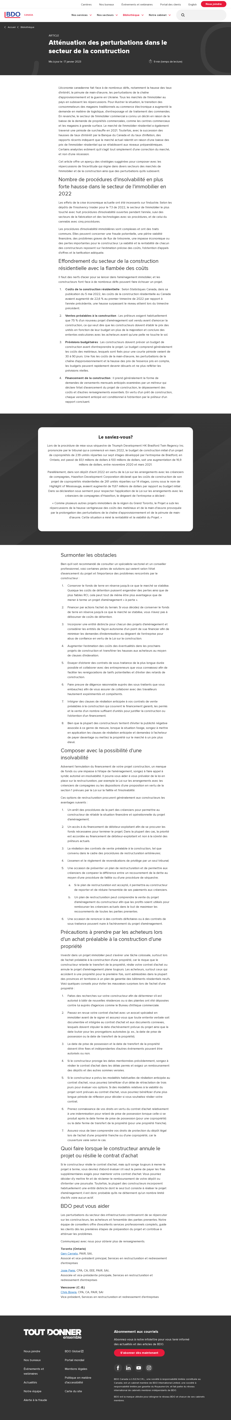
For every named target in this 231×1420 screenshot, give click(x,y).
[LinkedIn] (128, 1368)
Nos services (80, 15)
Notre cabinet (158, 15)
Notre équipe (32, 1391)
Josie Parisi (68, 1270)
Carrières (86, 4)
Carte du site (73, 1391)
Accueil (12, 27)
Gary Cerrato (69, 1253)
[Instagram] (149, 1368)
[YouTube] (139, 1368)
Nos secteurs (105, 15)
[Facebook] (118, 1368)
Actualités (30, 1382)
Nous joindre (32, 1351)
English (193, 4)
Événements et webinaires (137, 4)
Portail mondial (74, 1360)
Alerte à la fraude (35, 1400)
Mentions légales (76, 1369)
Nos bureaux (106, 4)
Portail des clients (170, 4)
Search (183, 15)
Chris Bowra (68, 1292)
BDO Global (72, 1351)
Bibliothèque (131, 15)
